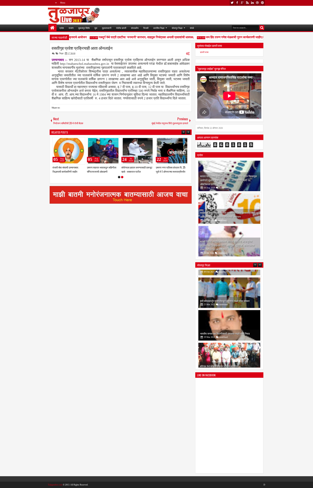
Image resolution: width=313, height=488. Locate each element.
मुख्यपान (52, 27)
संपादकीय (135, 27)
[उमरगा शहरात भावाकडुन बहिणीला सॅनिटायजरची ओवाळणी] (172, 150)
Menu (62, 2)
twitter (232, 3)
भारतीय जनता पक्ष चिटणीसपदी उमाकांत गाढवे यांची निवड (225, 327)
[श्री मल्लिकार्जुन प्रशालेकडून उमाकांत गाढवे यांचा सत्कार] (229, 286)
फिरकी (146, 27)
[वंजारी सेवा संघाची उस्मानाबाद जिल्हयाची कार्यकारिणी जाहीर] (137, 150)
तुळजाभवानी (106, 27)
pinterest (262, 3)
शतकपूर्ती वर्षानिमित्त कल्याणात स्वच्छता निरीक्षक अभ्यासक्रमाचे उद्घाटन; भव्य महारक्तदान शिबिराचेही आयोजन (227, 215)
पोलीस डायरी (121, 27)
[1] (119, 177)
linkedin (252, 3)
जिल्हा (61, 53)
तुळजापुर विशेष (84, 27)
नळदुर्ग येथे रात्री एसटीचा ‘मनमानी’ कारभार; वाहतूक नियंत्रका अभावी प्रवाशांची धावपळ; (140, 37)
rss (247, 3)
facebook (237, 3)
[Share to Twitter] (77, 140)
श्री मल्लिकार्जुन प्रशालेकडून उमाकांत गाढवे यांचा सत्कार (225, 294)
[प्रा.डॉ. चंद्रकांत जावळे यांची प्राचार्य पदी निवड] (103, 150)
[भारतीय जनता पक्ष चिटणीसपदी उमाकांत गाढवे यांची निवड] (229, 318)
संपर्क (192, 27)
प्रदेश (61, 27)
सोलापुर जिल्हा (177, 27)
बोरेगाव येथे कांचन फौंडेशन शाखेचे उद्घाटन (219, 359)
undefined (223, 187)
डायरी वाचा (204, 52)
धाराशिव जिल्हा (158, 27)
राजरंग (71, 27)
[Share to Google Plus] (81, 140)
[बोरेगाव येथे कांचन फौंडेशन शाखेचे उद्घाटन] (229, 351)
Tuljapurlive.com (55, 484)
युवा (95, 27)
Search (261, 27)
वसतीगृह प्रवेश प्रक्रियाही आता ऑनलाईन (82, 48)
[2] (122, 177)
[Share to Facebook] (73, 140)
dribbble (257, 3)
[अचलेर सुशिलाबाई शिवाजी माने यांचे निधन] (69, 150)
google (242, 3)
